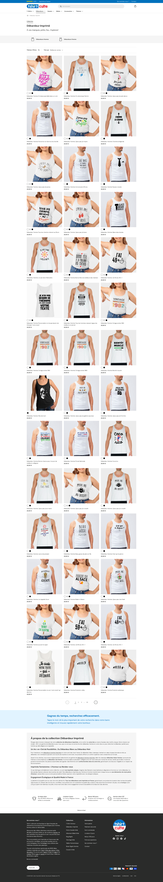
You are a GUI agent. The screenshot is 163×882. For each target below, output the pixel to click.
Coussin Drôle (70, 850)
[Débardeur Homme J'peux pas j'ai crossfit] (118, 485)
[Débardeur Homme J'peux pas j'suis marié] (44, 485)
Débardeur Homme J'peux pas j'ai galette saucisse (79, 416)
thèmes (55, 832)
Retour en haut (82, 810)
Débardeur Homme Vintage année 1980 (75, 370)
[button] (135, 6)
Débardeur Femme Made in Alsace (74, 599)
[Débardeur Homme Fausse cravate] (118, 164)
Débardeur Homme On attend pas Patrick (76, 96)
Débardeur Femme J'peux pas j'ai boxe (75, 232)
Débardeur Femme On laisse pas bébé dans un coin (42, 96)
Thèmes (78, 11)
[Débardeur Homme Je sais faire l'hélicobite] (44, 255)
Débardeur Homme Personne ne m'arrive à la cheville (42, 141)
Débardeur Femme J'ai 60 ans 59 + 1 (74, 645)
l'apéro (45, 852)
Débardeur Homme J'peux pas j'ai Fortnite (113, 416)
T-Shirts (29, 11)
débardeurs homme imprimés (52, 753)
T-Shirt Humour (70, 823)
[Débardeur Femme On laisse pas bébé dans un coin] (44, 73)
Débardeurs (39, 11)
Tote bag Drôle (70, 840)
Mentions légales (116, 875)
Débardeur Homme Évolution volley (74, 690)
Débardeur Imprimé (72, 827)
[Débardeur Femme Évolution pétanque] (118, 667)
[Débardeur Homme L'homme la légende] (118, 118)
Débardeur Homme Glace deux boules (112, 232)
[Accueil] (27, 15)
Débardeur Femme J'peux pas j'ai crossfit (76, 508)
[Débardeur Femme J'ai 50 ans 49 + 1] (118, 255)
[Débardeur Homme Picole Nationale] (81, 438)
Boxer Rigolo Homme (72, 846)
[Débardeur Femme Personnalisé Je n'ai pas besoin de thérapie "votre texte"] (44, 300)
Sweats (50, 11)
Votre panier (88, 823)
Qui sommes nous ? (123, 1)
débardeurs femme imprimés (86, 758)
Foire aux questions (90, 840)
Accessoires (68, 11)
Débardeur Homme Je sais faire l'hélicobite (39, 278)
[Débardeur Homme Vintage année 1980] (81, 347)
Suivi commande (90, 830)
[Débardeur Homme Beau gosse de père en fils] (81, 531)
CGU (131, 875)
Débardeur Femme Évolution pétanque (112, 690)
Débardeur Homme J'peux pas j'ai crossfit (113, 508)
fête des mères (50, 850)
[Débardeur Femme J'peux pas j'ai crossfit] (81, 485)
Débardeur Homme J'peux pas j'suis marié (39, 508)
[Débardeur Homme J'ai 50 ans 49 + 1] (118, 622)
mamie (42, 854)
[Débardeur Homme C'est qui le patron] (118, 531)
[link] (67, 702)
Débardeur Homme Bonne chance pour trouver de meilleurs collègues (42, 462)
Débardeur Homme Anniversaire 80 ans (76, 187)
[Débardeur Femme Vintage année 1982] (118, 300)
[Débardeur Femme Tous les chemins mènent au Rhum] (44, 209)
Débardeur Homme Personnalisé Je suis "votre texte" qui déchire (44, 691)
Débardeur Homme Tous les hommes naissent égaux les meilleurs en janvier (80, 324)
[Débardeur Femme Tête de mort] (44, 393)
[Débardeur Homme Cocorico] (118, 438)
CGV (135, 875)
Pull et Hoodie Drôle (72, 830)
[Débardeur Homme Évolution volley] (81, 667)
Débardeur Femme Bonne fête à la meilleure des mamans (81, 278)
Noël (42, 850)
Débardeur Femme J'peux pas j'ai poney (38, 187)
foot (50, 852)
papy (37, 854)
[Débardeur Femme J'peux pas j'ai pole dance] (118, 73)
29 (87, 702)
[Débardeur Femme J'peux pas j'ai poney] (44, 164)
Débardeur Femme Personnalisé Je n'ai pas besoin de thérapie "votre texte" (43, 324)
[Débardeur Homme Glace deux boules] (118, 209)
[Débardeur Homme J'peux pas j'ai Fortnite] (118, 393)
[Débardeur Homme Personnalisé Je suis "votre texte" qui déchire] (44, 667)
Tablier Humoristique (72, 843)
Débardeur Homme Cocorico (109, 461)
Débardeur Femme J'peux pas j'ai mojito (76, 141)
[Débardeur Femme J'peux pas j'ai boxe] (81, 209)
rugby (55, 852)
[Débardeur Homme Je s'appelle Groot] (44, 576)
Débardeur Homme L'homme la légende (112, 141)
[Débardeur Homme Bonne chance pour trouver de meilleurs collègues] (44, 438)
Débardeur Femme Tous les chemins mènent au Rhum (43, 232)
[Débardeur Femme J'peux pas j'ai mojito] (81, 118)
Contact (133, 1)
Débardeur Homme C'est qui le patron (112, 554)
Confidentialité (125, 875)
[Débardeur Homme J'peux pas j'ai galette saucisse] (81, 393)
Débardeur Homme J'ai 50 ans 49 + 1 (111, 645)
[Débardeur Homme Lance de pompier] (44, 531)
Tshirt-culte (33, 875)
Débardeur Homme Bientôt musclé (111, 370)
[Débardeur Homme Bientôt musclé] (118, 347)
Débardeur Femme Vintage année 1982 (112, 323)
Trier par (46, 50)
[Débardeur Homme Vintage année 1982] (44, 347)
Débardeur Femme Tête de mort (36, 416)
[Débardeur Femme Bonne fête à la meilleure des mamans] (81, 255)
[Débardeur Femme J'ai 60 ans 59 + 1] (81, 622)
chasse (29, 854)
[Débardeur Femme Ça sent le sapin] (44, 622)
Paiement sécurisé (90, 827)
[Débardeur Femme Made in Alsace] (81, 576)
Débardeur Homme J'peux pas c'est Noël (113, 599)
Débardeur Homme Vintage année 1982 (38, 370)
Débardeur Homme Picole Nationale (74, 461)
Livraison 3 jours (90, 833)
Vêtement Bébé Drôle (72, 833)
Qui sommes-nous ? (91, 843)
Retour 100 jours (90, 837)
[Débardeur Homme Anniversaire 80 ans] (81, 164)
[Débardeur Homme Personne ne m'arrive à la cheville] (44, 118)
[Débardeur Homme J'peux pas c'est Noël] (118, 576)
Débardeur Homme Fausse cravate (111, 187)
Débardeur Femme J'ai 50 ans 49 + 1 (111, 278)
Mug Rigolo (69, 837)
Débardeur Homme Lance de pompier (38, 554)
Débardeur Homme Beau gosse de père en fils (77, 554)
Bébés (58, 11)
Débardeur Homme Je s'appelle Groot (38, 599)
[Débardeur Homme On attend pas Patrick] (81, 73)
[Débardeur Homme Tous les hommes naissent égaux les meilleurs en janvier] (81, 300)
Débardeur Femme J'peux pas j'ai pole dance (114, 96)
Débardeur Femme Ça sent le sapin (37, 645)
